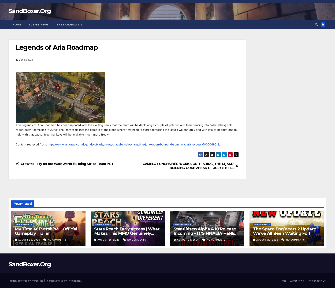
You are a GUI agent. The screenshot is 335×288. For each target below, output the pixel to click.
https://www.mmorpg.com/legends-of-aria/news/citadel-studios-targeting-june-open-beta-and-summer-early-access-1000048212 (133, 144)
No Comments (57, 239)
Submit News (39, 24)
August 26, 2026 (29, 239)
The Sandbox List (70, 24)
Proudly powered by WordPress (26, 280)
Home (17, 24)
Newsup (58, 280)
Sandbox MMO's (24, 224)
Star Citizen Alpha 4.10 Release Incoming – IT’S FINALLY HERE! (205, 231)
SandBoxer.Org (30, 11)
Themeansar (74, 280)
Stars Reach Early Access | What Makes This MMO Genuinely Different (126, 233)
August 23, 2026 (267, 239)
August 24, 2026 (188, 239)
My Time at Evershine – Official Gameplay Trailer (46, 231)
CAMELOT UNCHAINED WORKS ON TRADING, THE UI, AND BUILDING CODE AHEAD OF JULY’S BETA (188, 166)
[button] (316, 24)
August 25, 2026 (109, 239)
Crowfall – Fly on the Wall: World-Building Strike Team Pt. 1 (67, 164)
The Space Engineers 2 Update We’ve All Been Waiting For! (284, 231)
